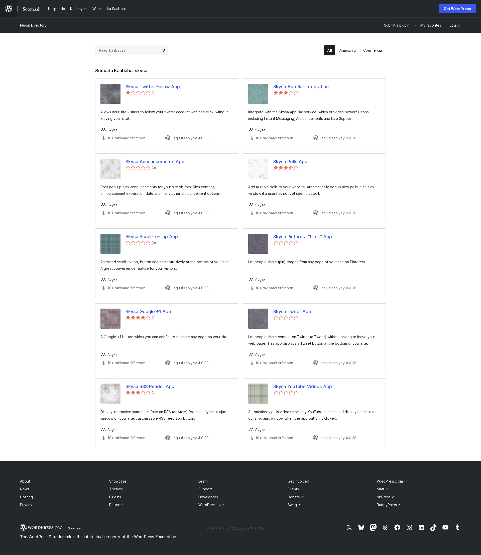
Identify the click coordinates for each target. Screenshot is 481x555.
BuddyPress (389, 505)
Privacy (26, 505)
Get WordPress (457, 9)
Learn (203, 481)
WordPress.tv (211, 505)
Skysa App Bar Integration (301, 86)
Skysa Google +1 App (148, 311)
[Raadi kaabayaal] (163, 50)
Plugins (115, 497)
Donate (296, 497)
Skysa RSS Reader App (150, 386)
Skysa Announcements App (155, 161)
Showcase (118, 481)
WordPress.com (392, 481)
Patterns (116, 505)
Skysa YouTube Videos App (302, 386)
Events (293, 489)
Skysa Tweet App (292, 311)
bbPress (386, 497)
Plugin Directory (33, 25)
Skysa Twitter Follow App (153, 86)
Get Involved (298, 481)
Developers (208, 497)
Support (205, 489)
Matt (383, 489)
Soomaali (75, 528)
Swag (294, 505)
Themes (116, 489)
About (25, 481)
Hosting (26, 497)
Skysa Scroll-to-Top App (152, 236)
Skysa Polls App (290, 161)
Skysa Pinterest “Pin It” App (302, 236)
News (24, 489)
